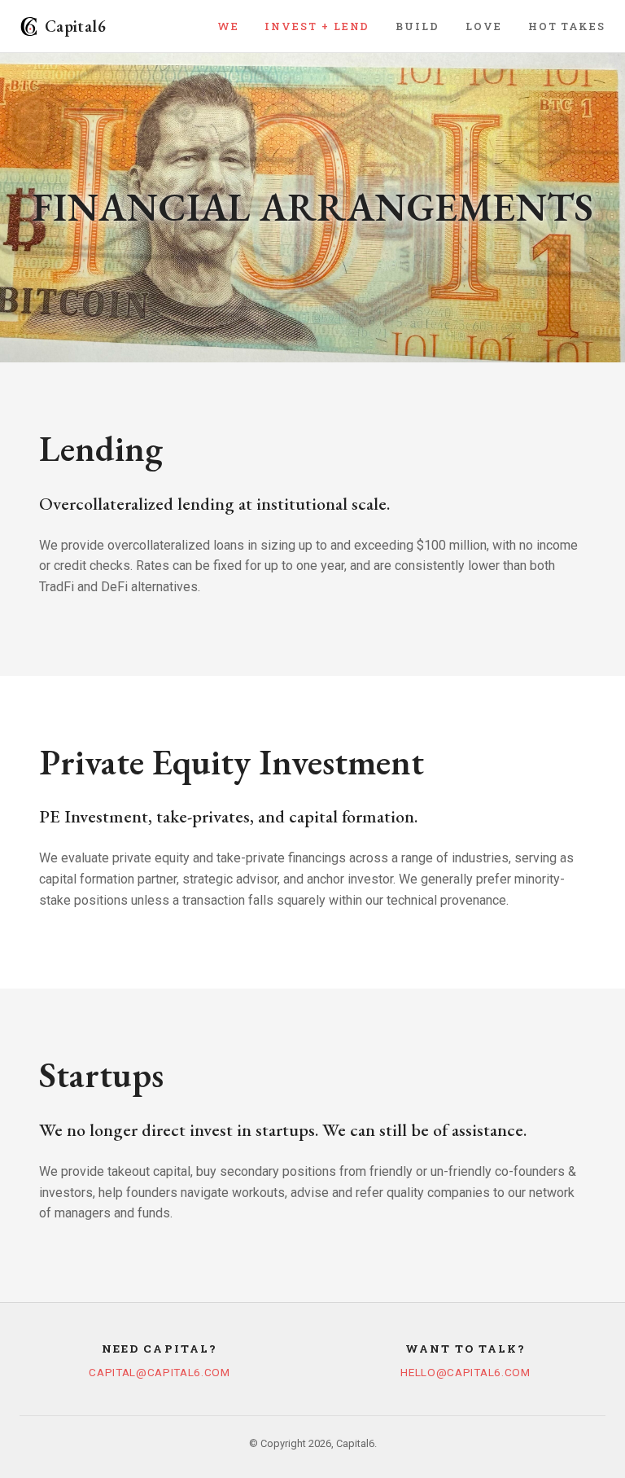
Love (483, 26)
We (228, 26)
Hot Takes (566, 26)
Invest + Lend (316, 26)
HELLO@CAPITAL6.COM (465, 1372)
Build (417, 26)
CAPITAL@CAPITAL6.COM (159, 1372)
